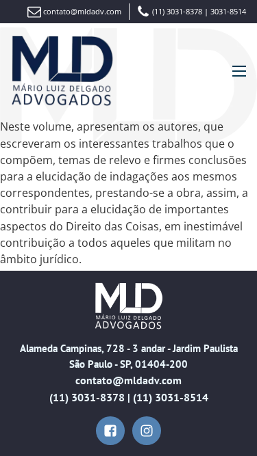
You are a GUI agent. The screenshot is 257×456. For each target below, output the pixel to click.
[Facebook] (110, 430)
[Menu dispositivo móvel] (239, 71)
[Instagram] (146, 430)
